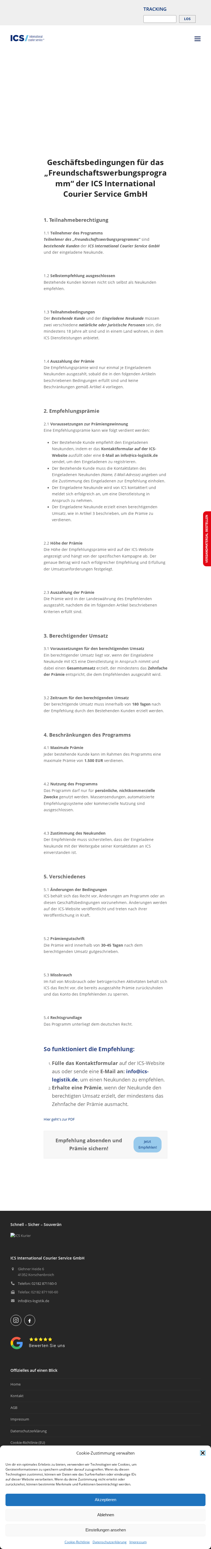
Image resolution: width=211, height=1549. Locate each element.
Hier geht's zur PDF (59, 1119)
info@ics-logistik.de (33, 1300)
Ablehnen (105, 1514)
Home (15, 1384)
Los (187, 19)
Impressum (138, 1542)
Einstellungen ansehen (105, 1530)
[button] (203, 1453)
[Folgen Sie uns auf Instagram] (15, 1320)
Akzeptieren (105, 1499)
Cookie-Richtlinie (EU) (27, 1442)
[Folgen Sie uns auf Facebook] (29, 1320)
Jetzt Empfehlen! (147, 1144)
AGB (13, 1407)
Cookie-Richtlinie (77, 1542)
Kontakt (17, 1395)
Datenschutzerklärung (110, 1542)
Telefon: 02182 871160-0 (37, 1283)
